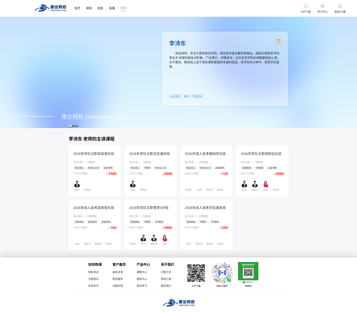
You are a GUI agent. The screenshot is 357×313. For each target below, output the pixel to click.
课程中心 (142, 272)
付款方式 (166, 272)
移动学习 (142, 285)
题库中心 (142, 279)
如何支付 (93, 285)
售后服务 (117, 279)
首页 (77, 8)
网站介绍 (166, 279)
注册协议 (93, 279)
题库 (100, 8)
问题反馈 (117, 285)
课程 (89, 8)
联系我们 (166, 285)
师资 (123, 8)
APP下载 (306, 11)
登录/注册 (340, 11)
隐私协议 (93, 272)
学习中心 (322, 11)
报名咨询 (117, 272)
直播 (112, 8)
